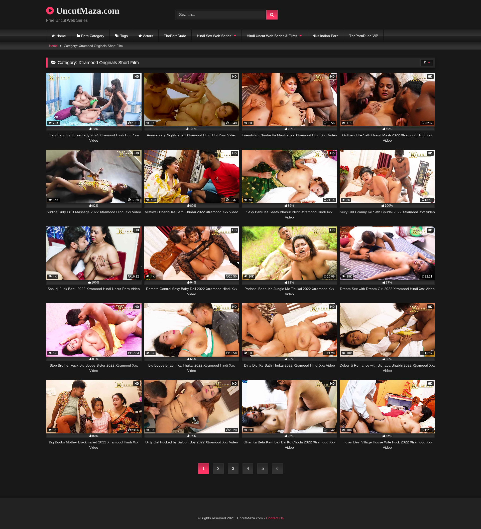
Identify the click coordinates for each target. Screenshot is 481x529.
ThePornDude (175, 36)
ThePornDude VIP (363, 36)
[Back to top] (465, 514)
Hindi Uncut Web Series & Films (272, 36)
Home (61, 36)
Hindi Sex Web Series (214, 36)
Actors (148, 36)
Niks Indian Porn (325, 36)
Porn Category (92, 36)
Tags (124, 36)
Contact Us (275, 518)
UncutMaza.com (86, 11)
